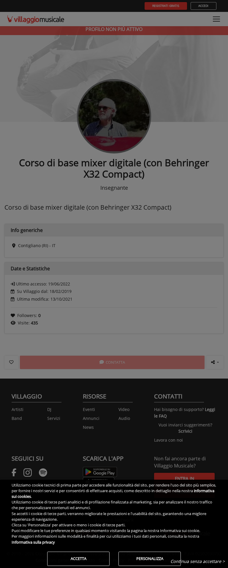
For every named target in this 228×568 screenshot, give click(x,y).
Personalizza (149, 558)
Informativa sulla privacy (33, 542)
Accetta (78, 558)
